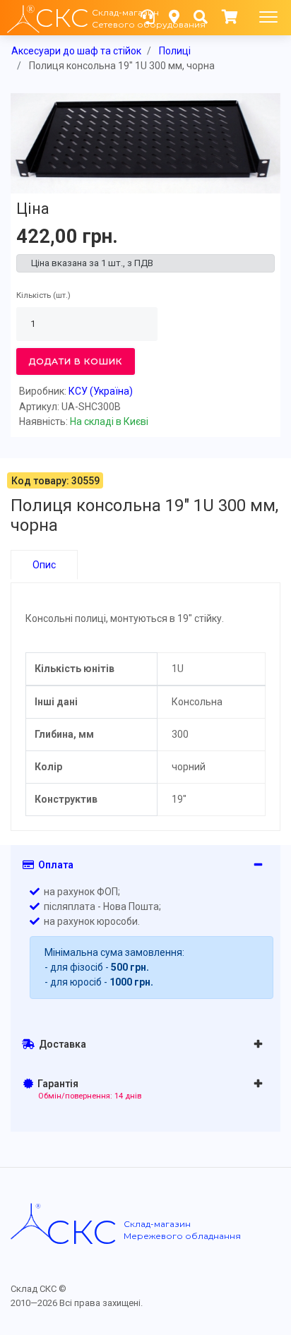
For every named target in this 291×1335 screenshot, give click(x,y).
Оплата (53, 864)
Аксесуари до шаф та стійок (76, 50)
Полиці (175, 50)
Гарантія (87, 1089)
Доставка (60, 1044)
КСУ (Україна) (101, 391)
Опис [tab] (44, 564)
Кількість (33, 295)
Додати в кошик (75, 361)
